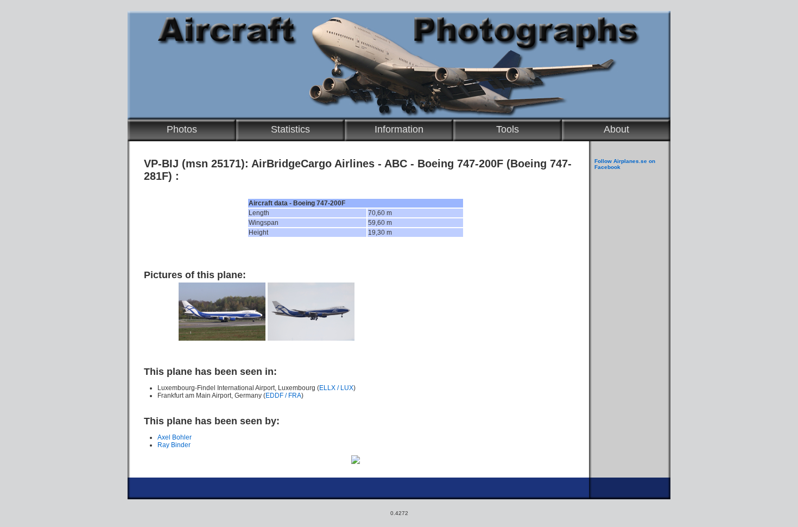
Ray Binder (174, 445)
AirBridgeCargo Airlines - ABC (329, 164)
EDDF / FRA (283, 395)
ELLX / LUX (336, 388)
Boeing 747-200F (460, 164)
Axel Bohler (174, 437)
